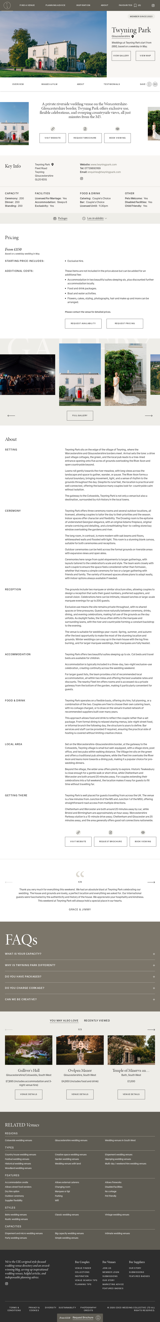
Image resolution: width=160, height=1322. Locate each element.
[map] (52, 164)
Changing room (62, 1187)
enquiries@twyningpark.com (104, 172)
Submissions (110, 1276)
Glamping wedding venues (118, 1159)
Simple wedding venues (66, 1238)
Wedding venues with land (68, 1164)
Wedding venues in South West (120, 1140)
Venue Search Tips (86, 1280)
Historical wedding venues (18, 1164)
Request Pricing (125, 324)
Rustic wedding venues (16, 1219)
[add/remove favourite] (149, 84)
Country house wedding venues (20, 1155)
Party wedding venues (16, 1238)
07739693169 (93, 168)
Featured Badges (112, 1289)
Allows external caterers (67, 1182)
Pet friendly (110, 1196)
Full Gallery (80, 416)
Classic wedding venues (67, 1215)
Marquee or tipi (62, 1191)
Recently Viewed (97, 1021)
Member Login (110, 1272)
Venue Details (28, 1094)
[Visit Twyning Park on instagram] (81, 178)
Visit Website (53, 138)
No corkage (110, 1191)
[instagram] (153, 5)
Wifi (57, 1201)
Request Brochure (85, 138)
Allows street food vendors (18, 1187)
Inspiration (82, 1276)
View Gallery (121, 56)
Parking (58, 1196)
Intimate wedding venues (117, 1233)
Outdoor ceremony (14, 1196)
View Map (145, 56)
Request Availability (83, 324)
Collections (82, 1272)
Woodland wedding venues (18, 1168)
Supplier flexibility (13, 1201)
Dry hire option (12, 1191)
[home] (7, 5)
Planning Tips (83, 1284)
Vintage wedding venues (117, 1215)
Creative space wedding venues (71, 1155)
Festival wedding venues (17, 1159)
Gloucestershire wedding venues (71, 1140)
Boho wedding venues (16, 1215)
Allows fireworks (113, 1182)
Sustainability (67, 1308)
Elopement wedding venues (118, 1155)
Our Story (108, 1280)
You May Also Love (64, 1021)
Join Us (106, 1268)
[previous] (11, 416)
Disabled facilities (113, 1187)
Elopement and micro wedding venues (24, 1233)
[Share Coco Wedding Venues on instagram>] (6, 1283)
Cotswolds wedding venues (18, 1140)
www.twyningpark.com (104, 165)
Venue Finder (83, 1268)
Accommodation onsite (16, 1182)
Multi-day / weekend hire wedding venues (125, 1164)
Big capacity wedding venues (69, 1233)
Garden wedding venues (67, 1159)
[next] (148, 416)
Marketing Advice (113, 1284)
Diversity (50, 1308)
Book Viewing (117, 138)
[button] (27, 5)
